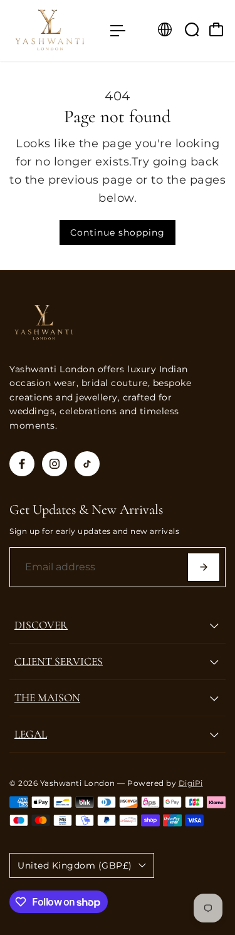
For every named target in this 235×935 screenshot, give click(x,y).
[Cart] (216, 29)
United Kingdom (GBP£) (75, 865)
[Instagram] (54, 463)
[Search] (191, 29)
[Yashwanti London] (53, 30)
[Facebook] (21, 463)
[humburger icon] (118, 30)
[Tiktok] (87, 463)
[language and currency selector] (164, 29)
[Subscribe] (203, 567)
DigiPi (191, 783)
